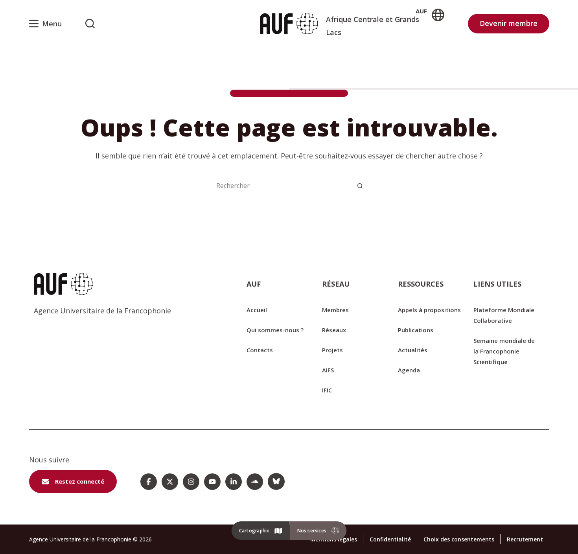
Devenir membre (509, 23)
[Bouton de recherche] (360, 185)
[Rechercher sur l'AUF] (90, 23)
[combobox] (281, 185)
